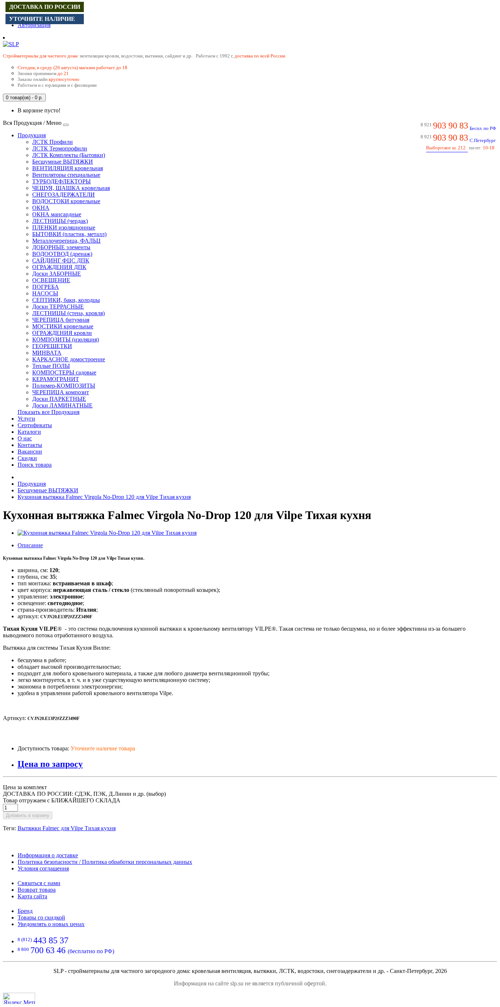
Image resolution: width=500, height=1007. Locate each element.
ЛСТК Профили (52, 142)
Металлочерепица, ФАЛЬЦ (66, 241)
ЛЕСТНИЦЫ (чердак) (60, 221)
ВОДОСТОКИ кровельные (66, 201)
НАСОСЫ (45, 293)
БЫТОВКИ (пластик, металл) (69, 234)
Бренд (25, 911)
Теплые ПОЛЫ (51, 366)
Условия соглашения (43, 868)
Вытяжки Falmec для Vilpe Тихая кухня (67, 828)
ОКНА (40, 208)
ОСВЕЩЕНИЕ (51, 280)
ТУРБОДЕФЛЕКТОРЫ (61, 181)
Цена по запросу (50, 764)
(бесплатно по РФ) (66, 951)
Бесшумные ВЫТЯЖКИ (62, 161)
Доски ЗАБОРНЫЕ (56, 274)
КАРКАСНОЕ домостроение (68, 359)
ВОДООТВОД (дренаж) (62, 254)
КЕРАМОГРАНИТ (55, 379)
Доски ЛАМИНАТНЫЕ (62, 405)
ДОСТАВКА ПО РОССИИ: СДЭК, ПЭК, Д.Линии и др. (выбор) (84, 794)
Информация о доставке (48, 855)
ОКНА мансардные (56, 214)
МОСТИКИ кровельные (62, 326)
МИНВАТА (46, 353)
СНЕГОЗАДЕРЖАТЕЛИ (63, 194)
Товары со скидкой (41, 917)
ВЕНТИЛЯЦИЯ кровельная (67, 168)
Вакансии (30, 451)
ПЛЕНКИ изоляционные (63, 227)
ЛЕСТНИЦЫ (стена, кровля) (68, 313)
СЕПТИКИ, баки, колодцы (66, 300)
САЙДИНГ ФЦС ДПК (60, 260)
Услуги (26, 418)
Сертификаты (35, 425)
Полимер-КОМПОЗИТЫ (63, 386)
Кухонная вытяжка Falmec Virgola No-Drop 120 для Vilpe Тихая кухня (104, 497)
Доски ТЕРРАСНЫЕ (58, 306)
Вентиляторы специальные (66, 175)
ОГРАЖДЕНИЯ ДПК (59, 267)
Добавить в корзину (27, 815)
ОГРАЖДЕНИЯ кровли (62, 333)
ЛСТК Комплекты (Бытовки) (68, 155)
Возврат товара (37, 890)
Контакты (30, 445)
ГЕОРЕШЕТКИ (52, 346)
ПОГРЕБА (45, 287)
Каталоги (29, 432)
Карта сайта (32, 896)
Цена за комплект (25, 787)
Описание (30, 545)
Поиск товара (35, 465)
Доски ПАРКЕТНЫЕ (59, 399)
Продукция (32, 135)
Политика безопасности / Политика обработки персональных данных (105, 862)
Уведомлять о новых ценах (51, 924)
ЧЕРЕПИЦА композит (60, 392)
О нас (25, 438)
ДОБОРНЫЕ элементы (61, 247)
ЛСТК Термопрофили (59, 148)
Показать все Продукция (48, 412)
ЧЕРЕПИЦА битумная (60, 320)
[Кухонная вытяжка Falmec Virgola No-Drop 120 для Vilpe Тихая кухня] (107, 533)
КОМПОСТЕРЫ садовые (64, 372)
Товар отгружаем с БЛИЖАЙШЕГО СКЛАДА (61, 800)
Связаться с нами (39, 883)
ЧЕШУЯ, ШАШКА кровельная (71, 188)
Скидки (27, 458)
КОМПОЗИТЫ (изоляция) (65, 339)
